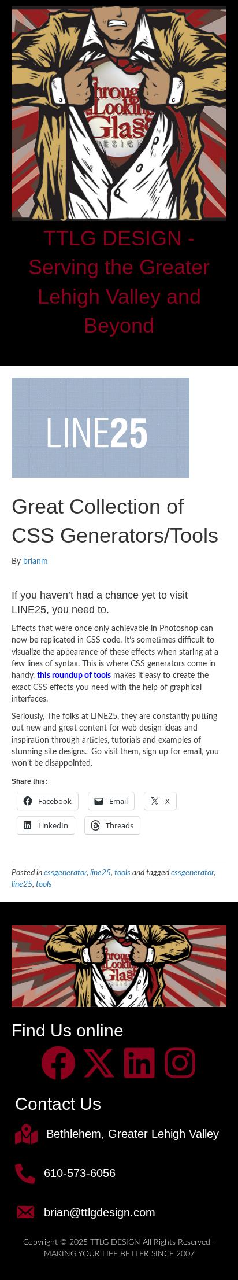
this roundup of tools (74, 676)
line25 (100, 873)
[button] (58, 1063)
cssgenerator (65, 873)
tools (122, 873)
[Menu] (119, 350)
